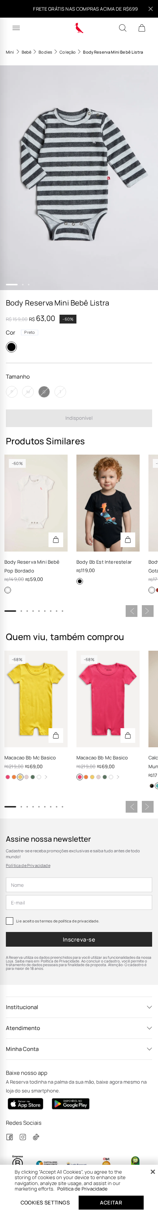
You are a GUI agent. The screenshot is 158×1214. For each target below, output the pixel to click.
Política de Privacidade (28, 865)
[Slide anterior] (131, 611)
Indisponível (79, 418)
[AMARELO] (20, 777)
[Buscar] (122, 28)
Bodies (45, 52)
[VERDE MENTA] (152, 786)
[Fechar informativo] (150, 9)
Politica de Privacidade (82, 1188)
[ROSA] (26, 777)
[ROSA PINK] (8, 777)
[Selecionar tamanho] (56, 539)
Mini (10, 52)
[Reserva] (79, 28)
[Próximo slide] (148, 611)
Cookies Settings (45, 1202)
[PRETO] (11, 347)
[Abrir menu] (16, 28)
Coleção (68, 52)
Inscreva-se (79, 939)
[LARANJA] (14, 777)
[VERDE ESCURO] (32, 777)
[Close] (153, 1172)
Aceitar (111, 1202)
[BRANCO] (8, 590)
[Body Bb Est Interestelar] (108, 503)
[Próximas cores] (46, 777)
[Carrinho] (141, 28)
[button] (79, 177)
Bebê (27, 52)
